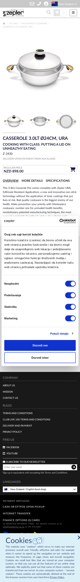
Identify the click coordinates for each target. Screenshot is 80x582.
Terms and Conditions (18, 413)
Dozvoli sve (40, 345)
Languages (12, 481)
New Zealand (66, 4)
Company (10, 377)
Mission (8, 392)
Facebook (13, 447)
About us (9, 385)
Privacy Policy (57, 577)
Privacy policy (12, 432)
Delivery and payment (17, 425)
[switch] (70, 295)
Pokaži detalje (59, 333)
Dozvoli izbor (40, 357)
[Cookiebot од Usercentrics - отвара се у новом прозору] (59, 221)
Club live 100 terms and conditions (26, 419)
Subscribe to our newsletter (25, 462)
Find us (8, 439)
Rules (7, 405)
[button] (71, 70)
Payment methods (16, 501)
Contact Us (10, 398)
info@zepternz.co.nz (14, 527)
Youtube (12, 453)
